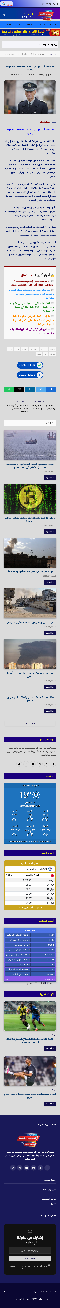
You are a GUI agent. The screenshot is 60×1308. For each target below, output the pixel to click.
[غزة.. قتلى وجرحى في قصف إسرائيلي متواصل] (30, 603)
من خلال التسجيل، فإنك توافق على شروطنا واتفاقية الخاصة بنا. (28, 1267)
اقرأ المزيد (50, 477)
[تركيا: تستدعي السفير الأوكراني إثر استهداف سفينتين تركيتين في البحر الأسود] (30, 445)
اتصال (52, 349)
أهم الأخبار (40, 24)
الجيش (43, 349)
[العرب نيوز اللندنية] (47, 15)
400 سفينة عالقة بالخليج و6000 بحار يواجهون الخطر (30, 699)
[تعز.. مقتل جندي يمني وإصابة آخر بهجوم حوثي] (30, 553)
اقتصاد (18, 24)
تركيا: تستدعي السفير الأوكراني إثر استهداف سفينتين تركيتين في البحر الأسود (30, 465)
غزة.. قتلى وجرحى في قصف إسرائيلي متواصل (30, 622)
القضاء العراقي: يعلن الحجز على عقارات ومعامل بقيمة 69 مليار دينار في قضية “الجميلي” (32, 307)
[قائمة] (10, 15)
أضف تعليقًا (30, 723)
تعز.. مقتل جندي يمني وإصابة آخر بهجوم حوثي (30, 571)
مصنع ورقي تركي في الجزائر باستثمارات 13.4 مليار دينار (32, 331)
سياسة (28, 24)
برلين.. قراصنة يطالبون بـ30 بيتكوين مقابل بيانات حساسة (30, 519)
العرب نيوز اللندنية (49, 1189)
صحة (9, 24)
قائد (17, 349)
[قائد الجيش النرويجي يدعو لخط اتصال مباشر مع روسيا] (30, 114)
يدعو (39, 354)
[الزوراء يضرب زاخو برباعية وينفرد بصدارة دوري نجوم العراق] (30, 1071)
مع (46, 354)
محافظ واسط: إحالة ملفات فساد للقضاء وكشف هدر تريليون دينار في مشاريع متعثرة (31, 294)
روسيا (24, 349)
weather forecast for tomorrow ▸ (30, 841)
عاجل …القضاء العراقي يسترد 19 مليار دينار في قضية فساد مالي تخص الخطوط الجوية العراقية (33, 320)
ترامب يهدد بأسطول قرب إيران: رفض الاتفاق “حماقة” (43, 407)
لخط (10, 349)
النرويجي (34, 349)
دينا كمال (45, 122)
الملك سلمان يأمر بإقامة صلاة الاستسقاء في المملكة (17, 409)
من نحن (53, 1194)
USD (47, 983)
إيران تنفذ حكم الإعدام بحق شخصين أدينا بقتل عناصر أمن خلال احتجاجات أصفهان (31, 283)
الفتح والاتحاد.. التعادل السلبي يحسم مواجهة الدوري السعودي (30, 1040)
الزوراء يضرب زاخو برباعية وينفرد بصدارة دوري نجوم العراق (30, 1095)
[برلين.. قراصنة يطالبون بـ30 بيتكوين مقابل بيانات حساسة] (30, 499)
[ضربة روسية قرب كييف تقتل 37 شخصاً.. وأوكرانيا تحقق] (30, 654)
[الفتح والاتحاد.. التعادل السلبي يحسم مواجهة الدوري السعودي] (30, 1016)
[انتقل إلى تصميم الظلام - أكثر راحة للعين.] (4, 15)
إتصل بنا (53, 1204)
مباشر (52, 354)
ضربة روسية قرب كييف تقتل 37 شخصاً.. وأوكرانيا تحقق (30, 674)
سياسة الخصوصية (49, 1199)
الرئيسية (53, 24)
